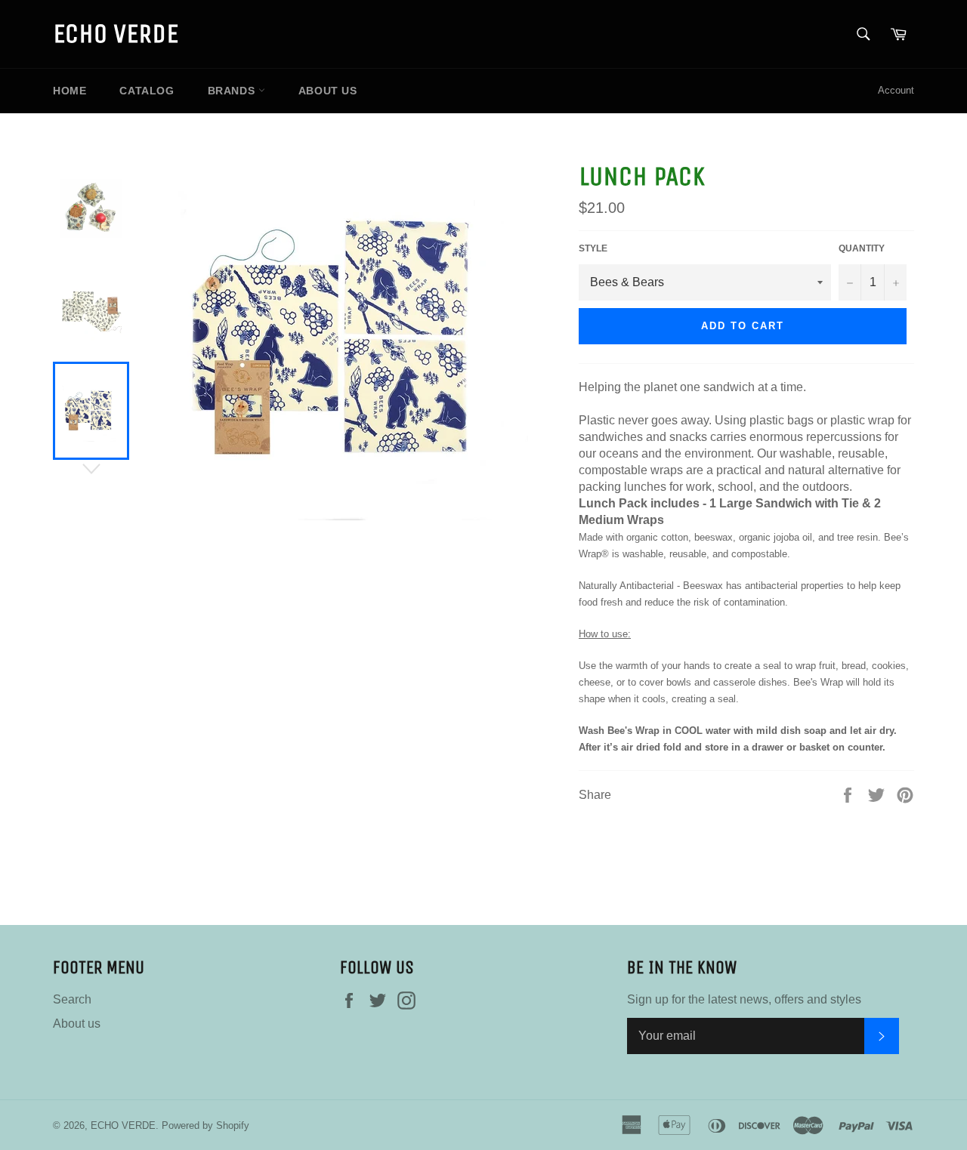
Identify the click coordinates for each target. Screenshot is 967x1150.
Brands (233, 91)
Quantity (862, 248)
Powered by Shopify (205, 1125)
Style (593, 248)
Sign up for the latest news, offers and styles (744, 999)
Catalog (146, 91)
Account (896, 90)
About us (327, 91)
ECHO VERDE (115, 33)
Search (72, 999)
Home (69, 91)
